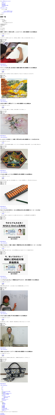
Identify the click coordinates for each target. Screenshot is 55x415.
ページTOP (2, 413)
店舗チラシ (4, 6)
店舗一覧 (3, 398)
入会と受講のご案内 (5, 5)
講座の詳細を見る (3, 135)
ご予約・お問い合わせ (3, 65)
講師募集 (3, 407)
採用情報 (3, 406)
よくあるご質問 (4, 408)
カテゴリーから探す (7, 396)
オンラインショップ (5, 399)
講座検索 (2, 414)
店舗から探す (6, 397)
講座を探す (4, 4)
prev (2, 386)
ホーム (3, 12)
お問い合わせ (4, 400)
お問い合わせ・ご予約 (3, 7)
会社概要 (3, 405)
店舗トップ (4, 2)
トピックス (4, 3)
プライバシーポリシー (5, 409)
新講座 (3, 35)
